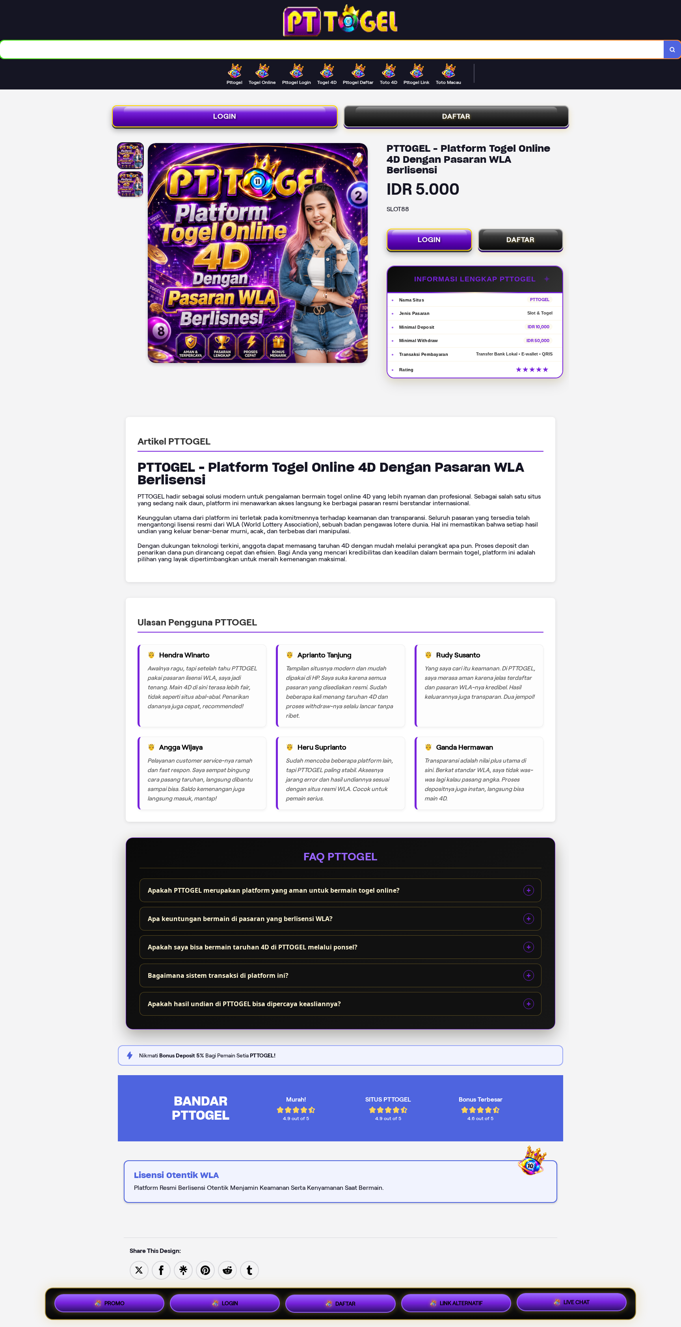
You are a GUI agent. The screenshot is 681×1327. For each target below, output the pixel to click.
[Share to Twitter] (139, 1269)
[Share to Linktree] (183, 1269)
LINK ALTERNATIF (461, 1301)
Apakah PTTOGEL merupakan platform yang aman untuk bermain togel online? (274, 890)
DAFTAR (456, 116)
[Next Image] (361, 254)
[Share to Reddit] (227, 1269)
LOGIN (224, 116)
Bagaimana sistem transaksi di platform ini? (218, 975)
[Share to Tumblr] (249, 1269)
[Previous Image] (154, 254)
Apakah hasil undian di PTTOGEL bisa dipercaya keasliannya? (244, 1003)
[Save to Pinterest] (205, 1269)
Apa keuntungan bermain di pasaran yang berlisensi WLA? (240, 918)
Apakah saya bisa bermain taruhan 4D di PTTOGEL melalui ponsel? (252, 947)
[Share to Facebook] (161, 1269)
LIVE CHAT (577, 1302)
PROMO (114, 1301)
